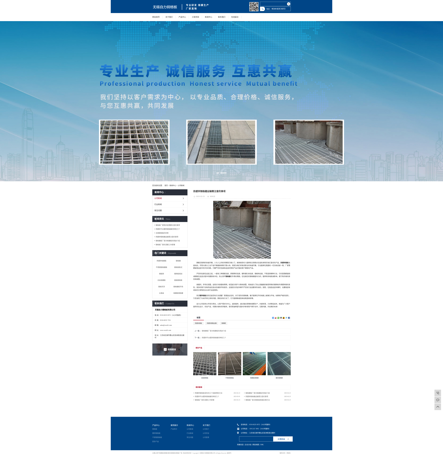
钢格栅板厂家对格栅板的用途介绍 (168, 241)
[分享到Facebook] (289, 318)
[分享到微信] (278, 318)
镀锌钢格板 (156, 433)
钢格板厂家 (178, 453)
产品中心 (182, 17)
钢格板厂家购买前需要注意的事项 (168, 225)
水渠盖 (161, 293)
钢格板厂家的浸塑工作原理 (165, 245)
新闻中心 (208, 17)
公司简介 (206, 429)
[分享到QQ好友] (281, 318)
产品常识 (174, 429)
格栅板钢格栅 (178, 293)
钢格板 (154, 429)
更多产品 (155, 441)
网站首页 (156, 17)
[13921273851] (437, 393)
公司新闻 (181, 185)
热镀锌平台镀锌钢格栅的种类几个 (168, 229)
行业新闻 (158, 204)
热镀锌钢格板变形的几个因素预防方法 (208, 393)
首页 (166, 185)
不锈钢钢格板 (157, 437)
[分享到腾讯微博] (286, 318)
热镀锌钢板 (198, 323)
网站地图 (256, 445)
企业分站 (248, 445)
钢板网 (161, 274)
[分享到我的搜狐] (284, 318)
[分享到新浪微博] (276, 318)
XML (262, 445)
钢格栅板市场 (178, 287)
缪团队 (289, 453)
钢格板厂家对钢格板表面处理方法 (257, 400)
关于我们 (169, 17)
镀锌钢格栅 (171, 453)
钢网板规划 (178, 274)
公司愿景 (206, 437)
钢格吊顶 (161, 287)
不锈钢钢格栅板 (161, 267)
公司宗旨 (206, 433)
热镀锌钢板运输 (212, 323)
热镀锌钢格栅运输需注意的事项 (167, 237)
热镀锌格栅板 (161, 261)
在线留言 (235, 17)
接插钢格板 (178, 280)
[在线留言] (437, 400)
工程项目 (195, 17)
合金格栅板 (161, 280)
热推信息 (240, 445)
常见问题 (158, 211)
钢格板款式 (178, 267)
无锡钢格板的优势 (162, 233)
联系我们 (221, 17)
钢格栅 (178, 261)
